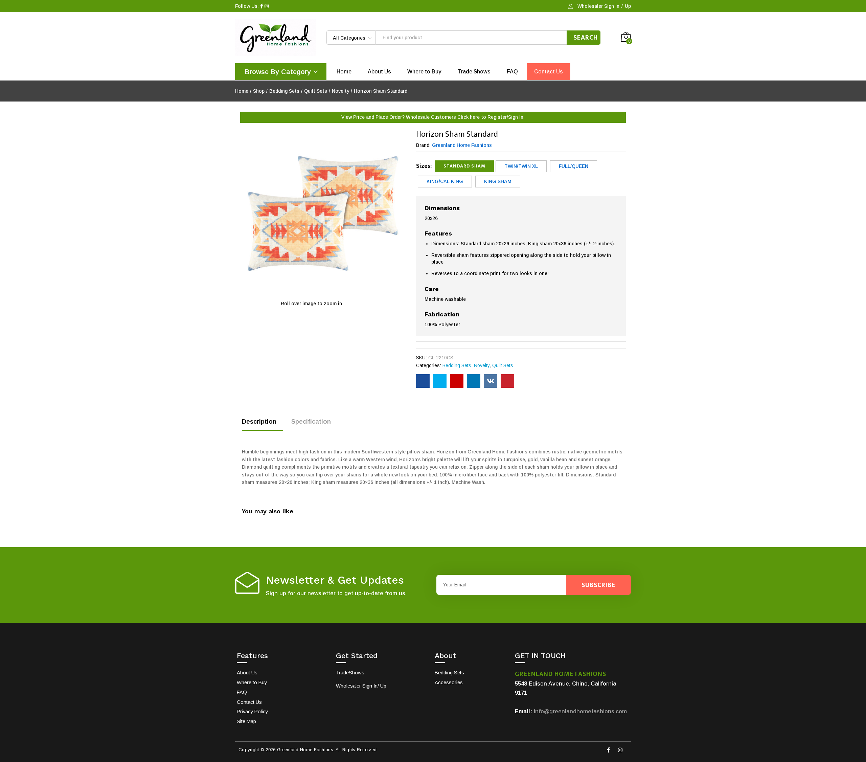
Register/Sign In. (506, 117)
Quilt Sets (502, 365)
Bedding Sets (456, 365)
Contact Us (548, 71)
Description (259, 421)
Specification (311, 421)
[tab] (262, 424)
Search (585, 37)
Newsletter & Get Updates (335, 580)
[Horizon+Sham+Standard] (440, 381)
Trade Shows (474, 71)
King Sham (497, 181)
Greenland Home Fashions (462, 145)
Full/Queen (573, 166)
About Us (379, 71)
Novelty (481, 365)
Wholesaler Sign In (598, 6)
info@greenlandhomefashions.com (580, 711)
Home (344, 71)
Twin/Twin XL (521, 166)
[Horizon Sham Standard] (423, 381)
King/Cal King (445, 181)
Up (628, 6)
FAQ (512, 71)
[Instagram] (620, 750)
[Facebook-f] (608, 750)
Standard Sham (464, 166)
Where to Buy (424, 71)
